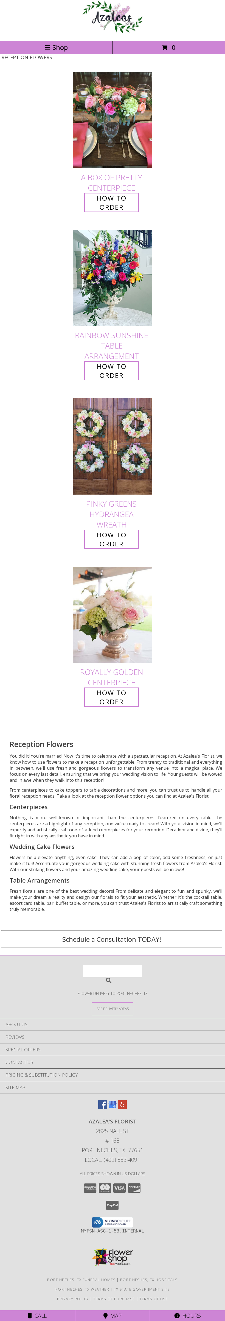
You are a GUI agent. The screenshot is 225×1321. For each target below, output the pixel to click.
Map (115, 1315)
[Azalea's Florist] (112, 32)
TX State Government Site (142, 1289)
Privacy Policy (73, 1298)
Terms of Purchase (114, 1298)
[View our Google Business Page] (112, 1107)
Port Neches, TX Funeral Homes (81, 1279)
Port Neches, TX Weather (82, 1289)
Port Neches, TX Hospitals (149, 1279)
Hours (190, 1315)
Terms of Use (153, 1298)
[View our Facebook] (102, 1107)
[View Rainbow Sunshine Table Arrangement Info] (112, 278)
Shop (60, 47)
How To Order (111, 202)
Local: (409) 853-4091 (112, 1159)
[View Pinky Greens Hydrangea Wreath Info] (112, 446)
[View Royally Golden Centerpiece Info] (112, 614)
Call (39, 1315)
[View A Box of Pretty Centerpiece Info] (112, 120)
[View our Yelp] (122, 1107)
